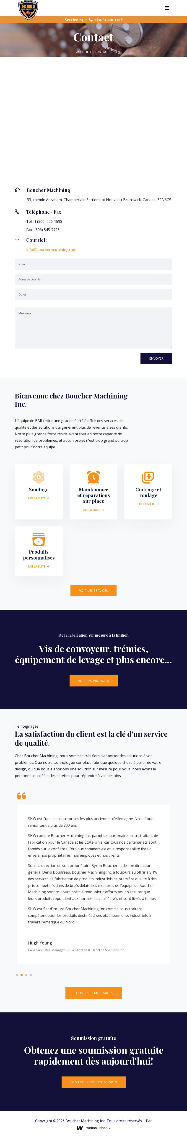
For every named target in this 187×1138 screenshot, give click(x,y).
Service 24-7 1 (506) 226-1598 (94, 19)
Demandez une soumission (93, 1019)
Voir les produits (93, 680)
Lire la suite (37, 498)
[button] (17, 912)
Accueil (82, 52)
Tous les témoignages (93, 930)
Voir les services (93, 590)
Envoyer (156, 358)
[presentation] (79, 913)
